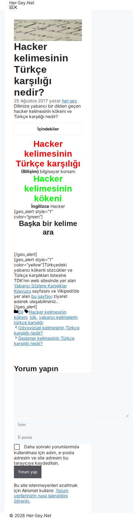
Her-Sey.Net (21, 2)
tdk (33, 317)
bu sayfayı (41, 296)
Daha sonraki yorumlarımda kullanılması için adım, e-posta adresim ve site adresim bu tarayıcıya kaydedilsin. (46, 455)
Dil (20, 311)
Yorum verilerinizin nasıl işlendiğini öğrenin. (41, 496)
